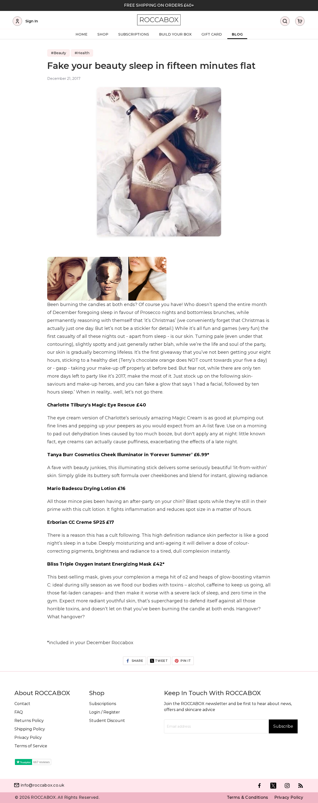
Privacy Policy (28, 737)
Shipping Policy (29, 729)
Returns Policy (29, 720)
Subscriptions (102, 703)
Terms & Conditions (247, 797)
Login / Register (104, 712)
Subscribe (283, 726)
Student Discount (107, 720)
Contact (22, 703)
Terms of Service (30, 746)
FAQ (18, 712)
